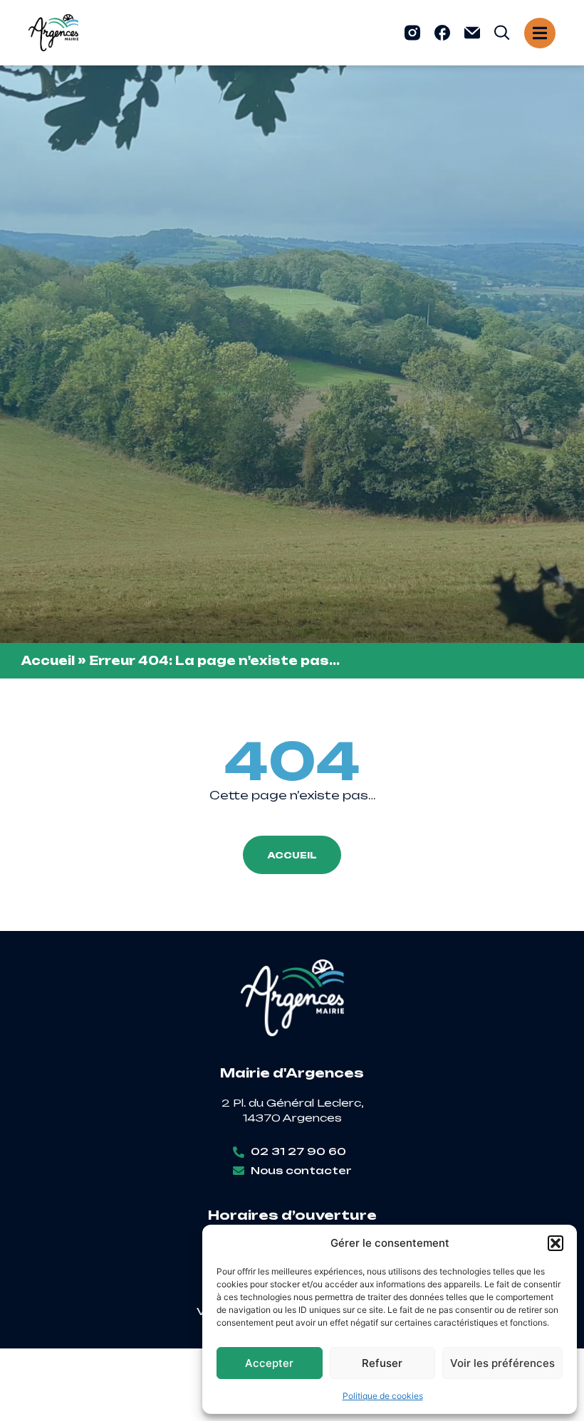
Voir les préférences (502, 1363)
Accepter (269, 1363)
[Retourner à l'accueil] (53, 32)
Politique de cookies (383, 1395)
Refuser (382, 1363)
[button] (555, 1243)
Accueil (48, 661)
